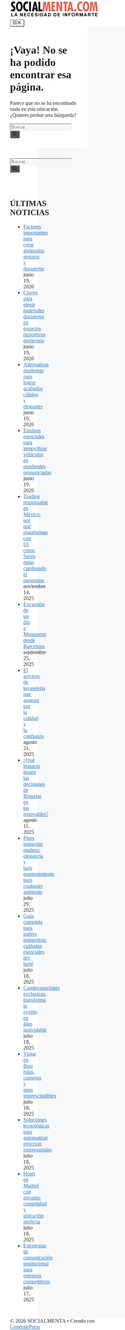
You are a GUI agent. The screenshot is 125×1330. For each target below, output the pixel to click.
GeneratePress (25, 1327)
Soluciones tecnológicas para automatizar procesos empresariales (37, 1135)
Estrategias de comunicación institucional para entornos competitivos (38, 1263)
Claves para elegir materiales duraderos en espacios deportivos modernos (34, 316)
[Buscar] (15, 134)
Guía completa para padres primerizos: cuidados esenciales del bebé (35, 940)
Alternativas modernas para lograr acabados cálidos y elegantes (36, 385)
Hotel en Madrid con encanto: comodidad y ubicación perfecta (35, 1197)
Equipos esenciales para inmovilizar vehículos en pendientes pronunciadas (37, 451)
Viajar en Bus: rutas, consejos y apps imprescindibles (39, 1075)
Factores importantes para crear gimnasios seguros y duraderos (35, 247)
